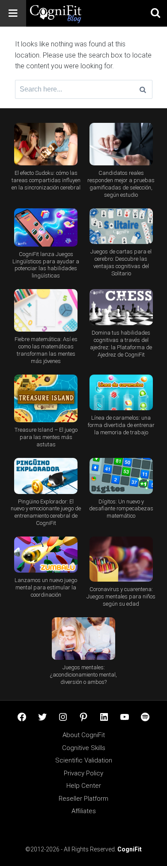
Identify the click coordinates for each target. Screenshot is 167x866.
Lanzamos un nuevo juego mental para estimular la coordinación (46, 587)
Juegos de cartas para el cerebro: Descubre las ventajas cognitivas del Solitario (121, 262)
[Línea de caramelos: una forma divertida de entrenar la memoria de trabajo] (121, 393)
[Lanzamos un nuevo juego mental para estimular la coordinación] (46, 555)
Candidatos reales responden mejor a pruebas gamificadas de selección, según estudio (121, 184)
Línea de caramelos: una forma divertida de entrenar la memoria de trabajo (121, 425)
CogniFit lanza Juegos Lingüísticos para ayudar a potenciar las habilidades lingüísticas (45, 265)
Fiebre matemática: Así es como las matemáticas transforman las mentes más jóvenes (46, 350)
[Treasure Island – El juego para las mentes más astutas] (46, 398)
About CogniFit (84, 735)
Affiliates (84, 811)
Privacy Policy (83, 773)
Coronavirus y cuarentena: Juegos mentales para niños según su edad (120, 596)
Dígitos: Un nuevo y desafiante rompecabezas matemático (121, 508)
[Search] (142, 89)
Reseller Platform (83, 798)
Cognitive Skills (83, 748)
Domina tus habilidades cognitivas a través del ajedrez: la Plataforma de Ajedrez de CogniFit (121, 343)
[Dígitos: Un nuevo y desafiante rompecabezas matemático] (121, 476)
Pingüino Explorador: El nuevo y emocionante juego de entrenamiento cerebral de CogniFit (46, 512)
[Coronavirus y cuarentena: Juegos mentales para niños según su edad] (121, 559)
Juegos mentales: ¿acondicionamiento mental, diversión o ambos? (83, 674)
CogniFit (129, 849)
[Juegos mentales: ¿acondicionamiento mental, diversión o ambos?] (83, 638)
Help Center (83, 786)
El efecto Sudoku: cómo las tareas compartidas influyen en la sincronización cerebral (46, 180)
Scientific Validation (83, 760)
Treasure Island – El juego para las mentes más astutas (46, 437)
